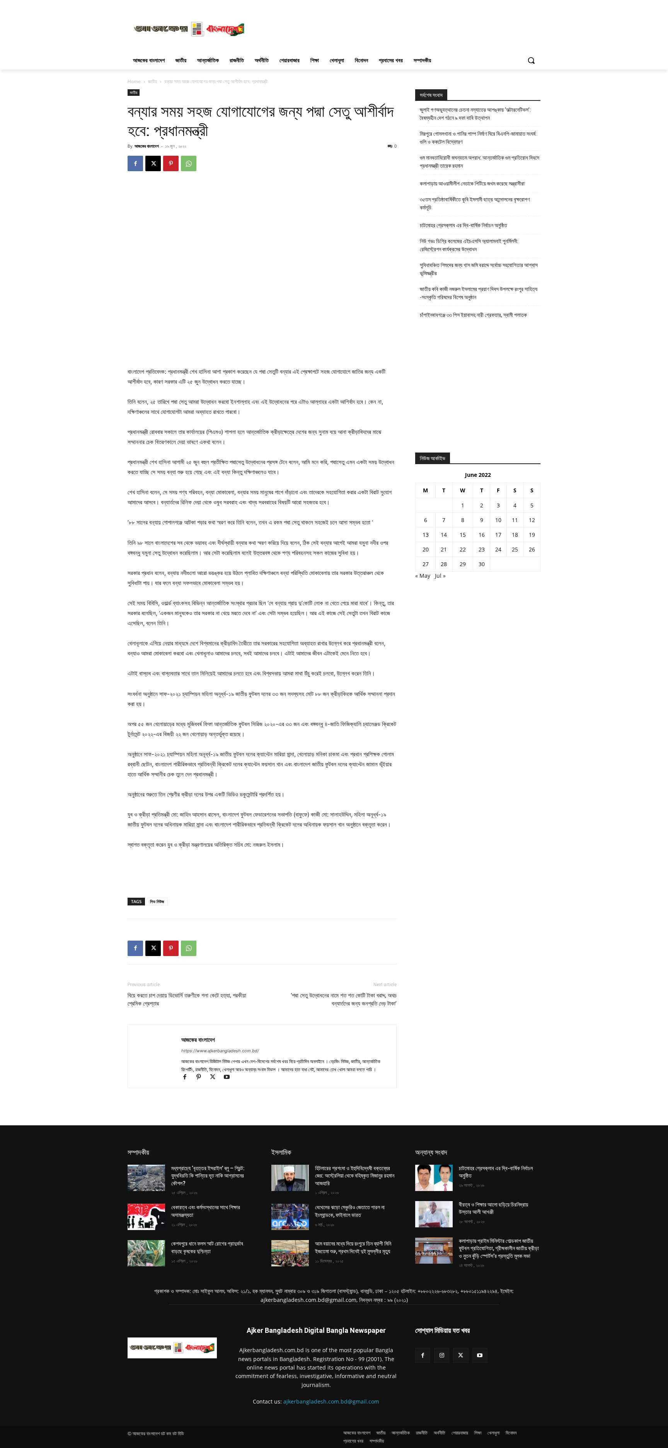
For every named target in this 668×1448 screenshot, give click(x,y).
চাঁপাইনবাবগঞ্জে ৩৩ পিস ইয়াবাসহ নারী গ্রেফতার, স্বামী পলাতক (473, 315)
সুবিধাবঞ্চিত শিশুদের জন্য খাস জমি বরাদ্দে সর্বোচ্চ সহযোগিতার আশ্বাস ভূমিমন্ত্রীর (479, 269)
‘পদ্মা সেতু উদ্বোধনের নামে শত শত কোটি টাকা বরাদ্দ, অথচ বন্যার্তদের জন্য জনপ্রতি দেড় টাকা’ (344, 999)
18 (515, 534)
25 (515, 549)
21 (444, 549)
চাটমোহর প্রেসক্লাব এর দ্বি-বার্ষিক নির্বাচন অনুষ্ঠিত (463, 225)
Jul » (440, 575)
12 (532, 520)
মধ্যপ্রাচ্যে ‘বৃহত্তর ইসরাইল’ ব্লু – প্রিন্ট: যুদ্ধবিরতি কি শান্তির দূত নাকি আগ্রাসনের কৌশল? (208, 1175)
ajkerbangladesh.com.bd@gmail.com (331, 1401)
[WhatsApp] (188, 163)
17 (498, 534)
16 (482, 534)
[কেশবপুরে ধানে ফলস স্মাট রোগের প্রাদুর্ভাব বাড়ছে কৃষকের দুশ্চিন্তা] (146, 1253)
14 (444, 534)
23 (482, 549)
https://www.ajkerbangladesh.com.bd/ (220, 1050)
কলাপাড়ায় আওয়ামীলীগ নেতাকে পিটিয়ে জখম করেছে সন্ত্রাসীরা (472, 183)
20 (426, 549)
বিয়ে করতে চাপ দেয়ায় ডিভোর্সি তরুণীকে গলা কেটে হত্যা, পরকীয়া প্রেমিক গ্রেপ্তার (187, 999)
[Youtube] (229, 1077)
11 (515, 520)
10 (498, 520)
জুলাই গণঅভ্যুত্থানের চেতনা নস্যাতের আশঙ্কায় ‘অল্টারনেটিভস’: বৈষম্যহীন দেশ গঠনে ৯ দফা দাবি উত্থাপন (475, 114)
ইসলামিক (281, 1152)
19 (532, 534)
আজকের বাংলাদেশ (147, 146)
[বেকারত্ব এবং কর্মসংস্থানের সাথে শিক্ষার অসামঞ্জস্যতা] (146, 1217)
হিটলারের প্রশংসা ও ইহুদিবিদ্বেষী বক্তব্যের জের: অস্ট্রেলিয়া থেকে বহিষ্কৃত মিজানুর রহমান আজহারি (354, 1175)
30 (482, 564)
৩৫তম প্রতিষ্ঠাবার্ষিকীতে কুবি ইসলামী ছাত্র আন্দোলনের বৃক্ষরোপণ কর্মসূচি (475, 203)
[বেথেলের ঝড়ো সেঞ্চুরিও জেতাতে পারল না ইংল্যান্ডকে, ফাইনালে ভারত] (290, 1217)
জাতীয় (152, 81)
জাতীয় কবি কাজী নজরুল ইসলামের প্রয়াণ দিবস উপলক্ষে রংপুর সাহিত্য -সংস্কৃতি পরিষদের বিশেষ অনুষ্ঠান (478, 293)
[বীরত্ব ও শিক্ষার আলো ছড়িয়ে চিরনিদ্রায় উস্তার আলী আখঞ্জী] (434, 1214)
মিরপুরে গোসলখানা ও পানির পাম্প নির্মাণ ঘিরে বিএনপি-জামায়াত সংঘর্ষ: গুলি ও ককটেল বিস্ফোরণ (478, 138)
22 (463, 549)
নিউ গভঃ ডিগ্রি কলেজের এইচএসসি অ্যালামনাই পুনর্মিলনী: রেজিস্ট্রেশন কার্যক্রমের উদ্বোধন (469, 245)
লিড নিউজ (157, 901)
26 (532, 549)
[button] (531, 60)
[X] (153, 163)
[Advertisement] (392, 28)
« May (422, 575)
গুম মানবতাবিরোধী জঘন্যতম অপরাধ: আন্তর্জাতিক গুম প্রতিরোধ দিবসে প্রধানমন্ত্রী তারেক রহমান (479, 162)
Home (134, 81)
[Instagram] (441, 1355)
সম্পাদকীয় (138, 1152)
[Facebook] (135, 163)
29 (463, 564)
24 (498, 549)
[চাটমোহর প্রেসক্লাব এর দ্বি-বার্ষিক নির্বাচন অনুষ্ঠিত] (434, 1178)
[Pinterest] (171, 163)
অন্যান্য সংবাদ (431, 1152)
